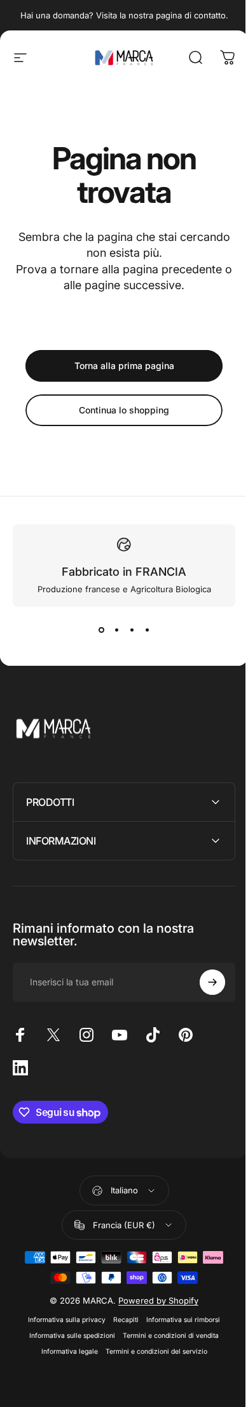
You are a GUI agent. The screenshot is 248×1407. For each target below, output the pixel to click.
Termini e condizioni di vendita (166, 1336)
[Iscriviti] (203, 982)
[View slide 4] (147, 629)
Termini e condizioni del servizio (151, 1351)
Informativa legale (64, 1351)
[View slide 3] (131, 629)
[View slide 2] (116, 629)
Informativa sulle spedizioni (68, 1336)
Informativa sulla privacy (62, 1320)
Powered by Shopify (154, 1300)
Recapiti (121, 1320)
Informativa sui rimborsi (179, 1320)
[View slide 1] (101, 629)
